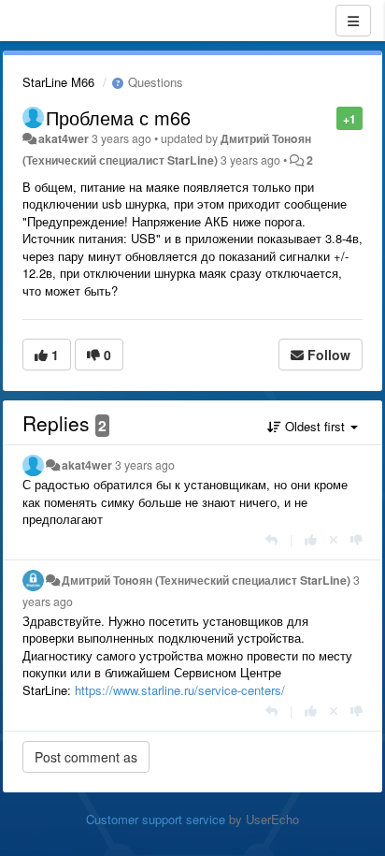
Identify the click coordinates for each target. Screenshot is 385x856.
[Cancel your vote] (333, 539)
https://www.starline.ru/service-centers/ (180, 690)
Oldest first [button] (315, 426)
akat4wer (63, 138)
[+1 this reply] (311, 539)
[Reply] (271, 539)
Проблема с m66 (118, 117)
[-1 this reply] (356, 539)
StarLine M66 (58, 82)
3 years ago (145, 465)
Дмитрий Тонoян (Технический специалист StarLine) (206, 580)
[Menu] (353, 20)
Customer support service (155, 819)
